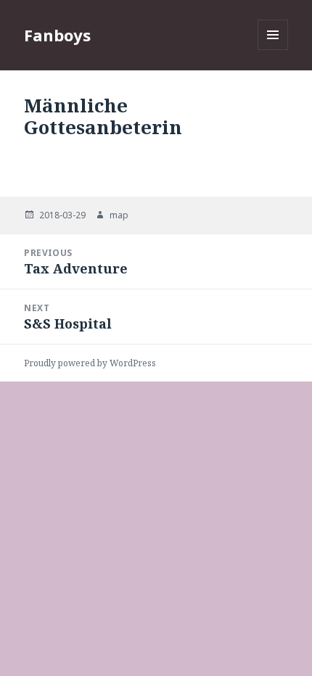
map (119, 215)
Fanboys (57, 35)
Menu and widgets (273, 49)
